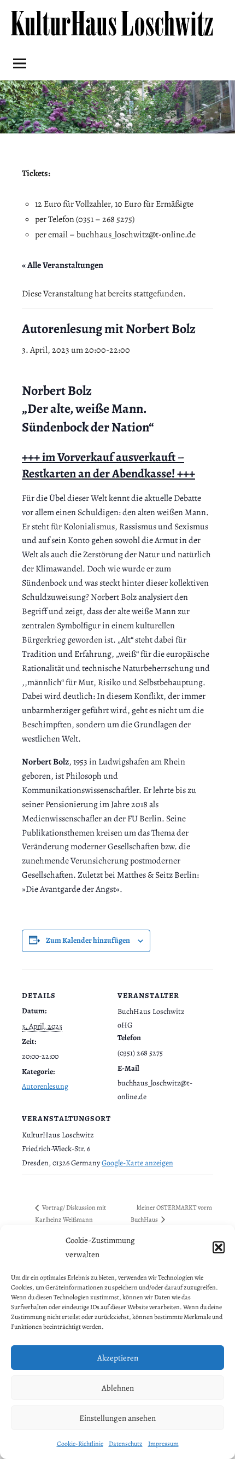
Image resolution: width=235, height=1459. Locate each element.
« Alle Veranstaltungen (62, 265)
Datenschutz (126, 1443)
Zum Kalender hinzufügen (88, 940)
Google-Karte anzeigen (137, 1163)
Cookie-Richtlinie (80, 1443)
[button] (218, 1247)
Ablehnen (118, 1387)
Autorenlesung (45, 1086)
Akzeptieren (117, 1357)
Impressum (163, 1443)
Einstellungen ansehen (117, 1418)
